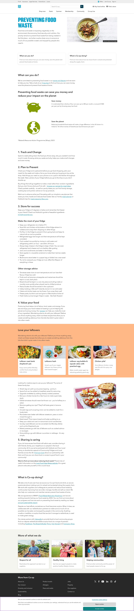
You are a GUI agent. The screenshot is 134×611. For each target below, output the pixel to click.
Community (80, 11)
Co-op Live (91, 11)
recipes (42, 311)
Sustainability (22, 591)
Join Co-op (108, 1)
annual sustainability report (27, 503)
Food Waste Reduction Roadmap (50, 496)
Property (70, 585)
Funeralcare (42, 1)
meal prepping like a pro (39, 199)
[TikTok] (115, 581)
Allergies (45, 585)
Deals (51, 11)
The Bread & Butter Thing (42, 524)
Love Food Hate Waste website (47, 463)
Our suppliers (72, 588)
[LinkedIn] (107, 581)
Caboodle (38, 519)
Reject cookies (99, 604)
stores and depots (59, 81)
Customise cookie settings (99, 599)
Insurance (25, 1)
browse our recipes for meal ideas (59, 186)
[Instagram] (111, 581)
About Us (21, 581)
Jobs (69, 581)
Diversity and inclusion (25, 588)
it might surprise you (25, 215)
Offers (101, 1)
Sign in (114, 1)
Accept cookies (99, 608)
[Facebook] (98, 581)
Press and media (48, 588)
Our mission (22, 585)
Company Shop (69, 524)
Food (19, 1)
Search (81, 6)
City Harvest (55, 524)
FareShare (28, 524)
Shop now (42, 11)
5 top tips (45, 83)
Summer (59, 11)
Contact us (71, 591)
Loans (48, 1)
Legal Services (33, 1)
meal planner (67, 197)
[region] (67, 604)
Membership (69, 11)
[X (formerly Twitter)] (95, 581)
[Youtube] (103, 581)
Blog (19, 595)
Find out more (39, 453)
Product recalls (47, 581)
